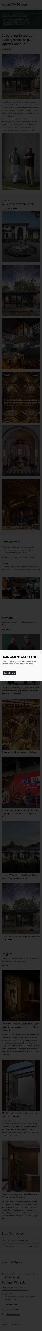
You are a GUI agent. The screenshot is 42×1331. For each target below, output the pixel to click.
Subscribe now (9, 673)
